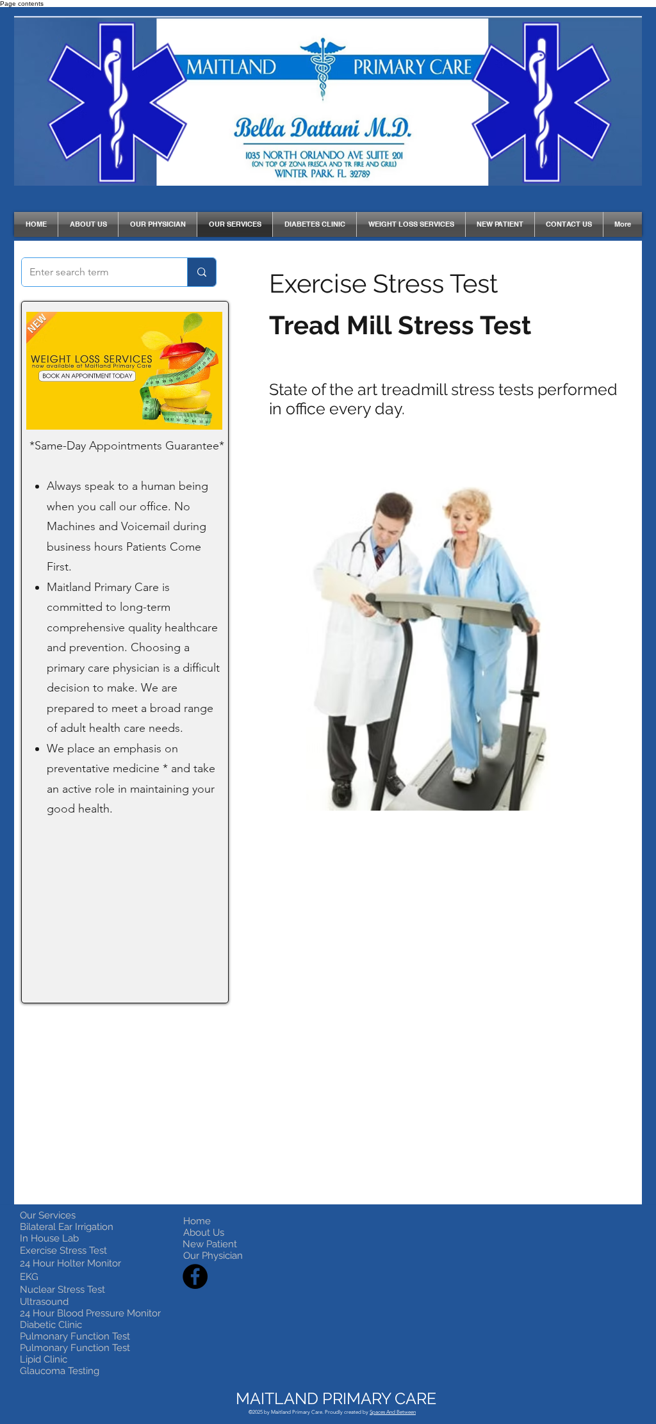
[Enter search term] (201, 272)
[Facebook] (195, 1276)
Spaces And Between (393, 1412)
